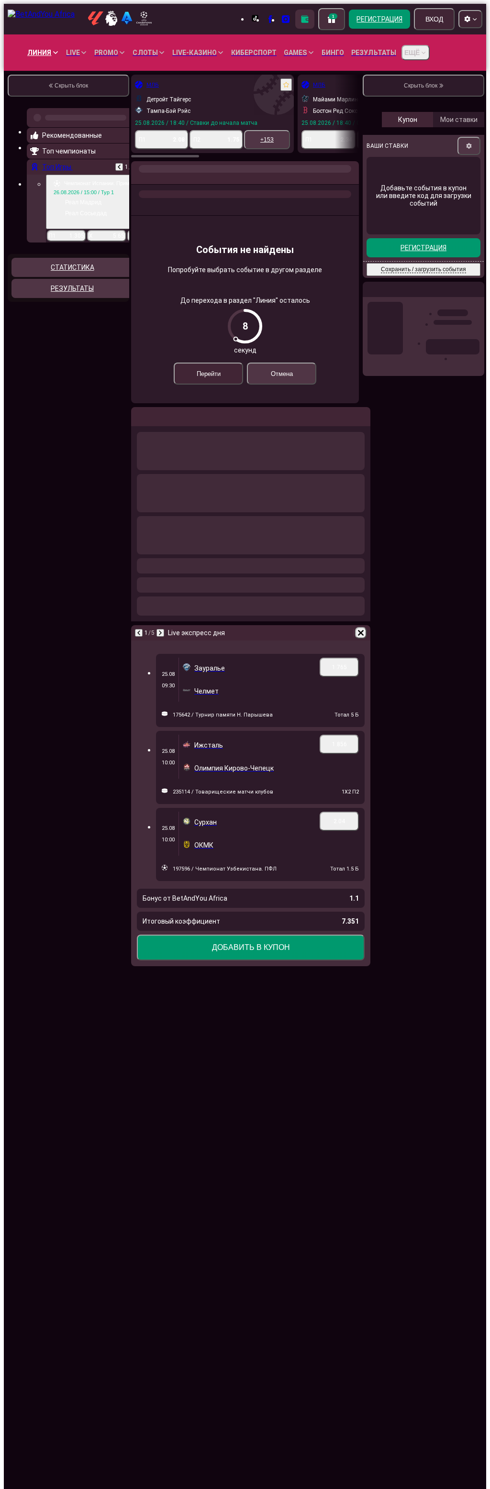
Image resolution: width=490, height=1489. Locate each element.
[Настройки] (468, 227)
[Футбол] (54, 178)
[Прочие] (253, 178)
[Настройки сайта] (470, 19)
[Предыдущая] (34, 633)
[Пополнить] (304, 19)
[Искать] (350, 178)
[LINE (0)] (36, 178)
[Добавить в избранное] (182, 84)
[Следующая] (56, 633)
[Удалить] (349, 633)
